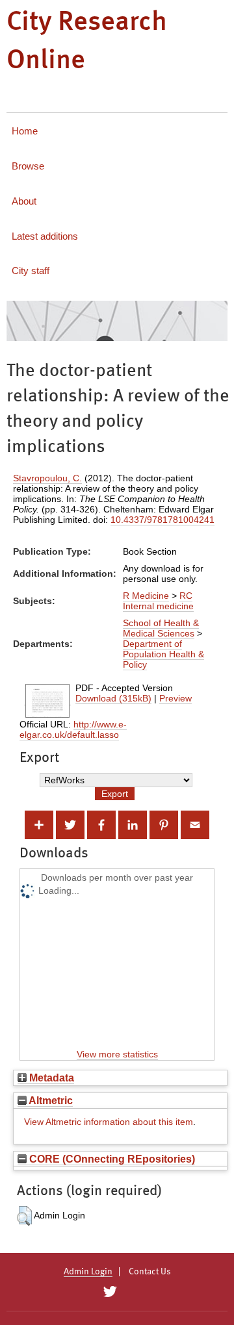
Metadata (50, 1077)
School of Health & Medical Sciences (161, 628)
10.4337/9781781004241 (162, 519)
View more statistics (117, 1054)
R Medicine (146, 595)
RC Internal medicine (158, 600)
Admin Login (88, 1271)
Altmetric (50, 1100)
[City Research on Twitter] (109, 1292)
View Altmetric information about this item (108, 1122)
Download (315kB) (113, 698)
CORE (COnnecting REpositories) (111, 1159)
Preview (175, 698)
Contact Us (150, 1271)
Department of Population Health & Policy (163, 654)
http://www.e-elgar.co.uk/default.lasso (73, 729)
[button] (24, 1216)
